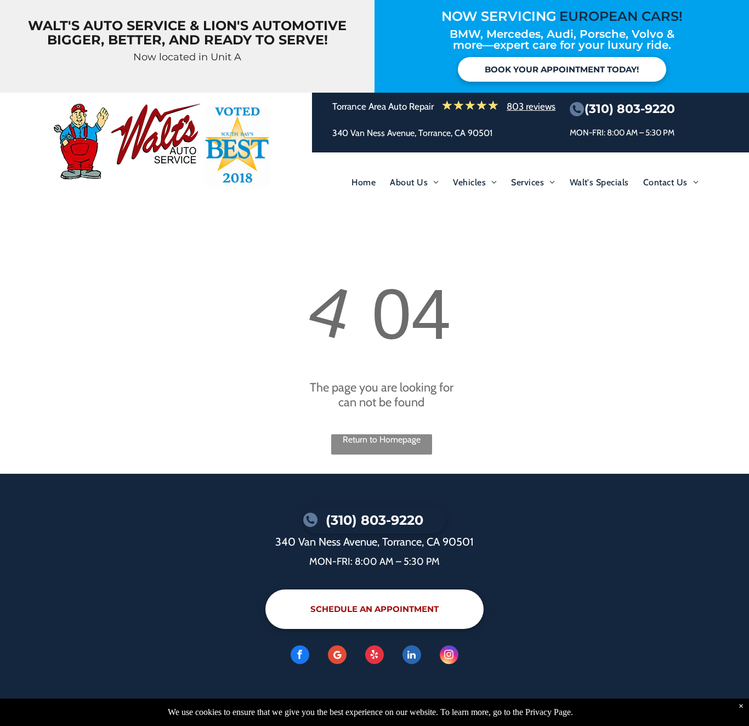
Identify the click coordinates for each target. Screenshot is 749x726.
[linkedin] (411, 656)
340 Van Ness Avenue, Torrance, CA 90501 (412, 133)
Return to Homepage (382, 439)
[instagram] (449, 656)
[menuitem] (363, 184)
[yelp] (374, 656)
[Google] (337, 656)
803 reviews (531, 106)
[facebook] (300, 656)
